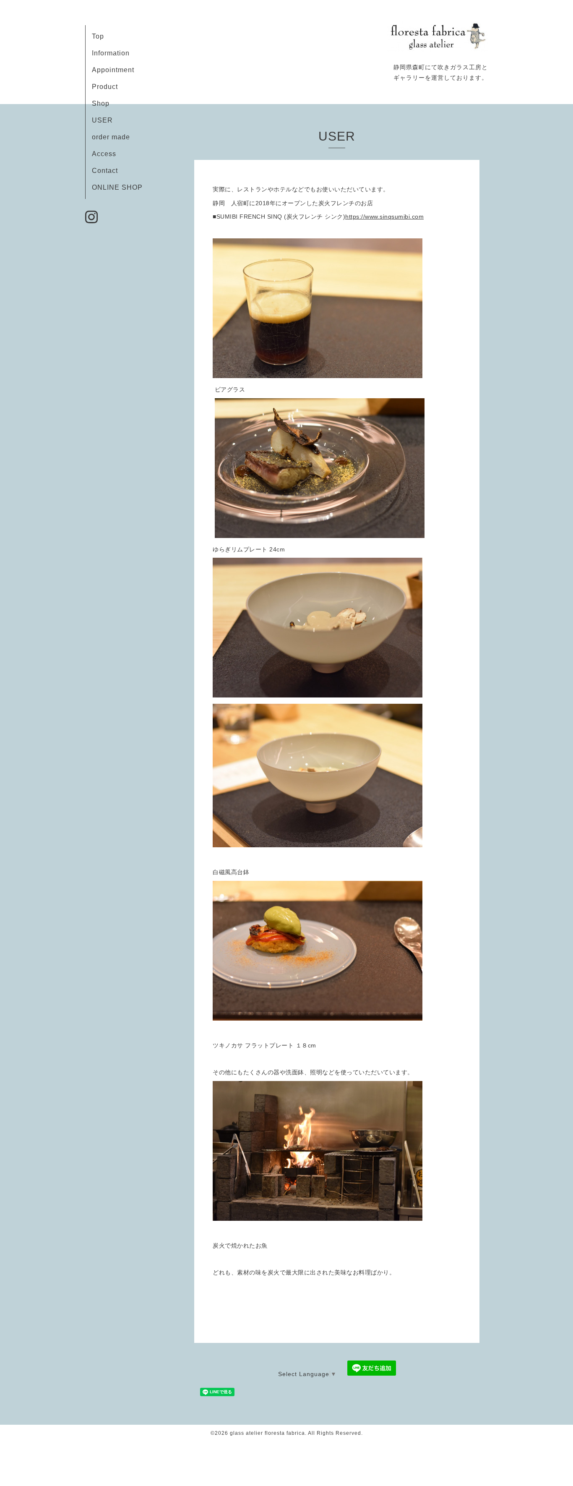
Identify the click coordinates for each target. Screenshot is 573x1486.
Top (98, 36)
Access (104, 153)
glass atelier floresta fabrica (267, 1433)
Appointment (113, 69)
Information (111, 53)
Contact (105, 170)
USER (102, 120)
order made (111, 137)
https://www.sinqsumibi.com (384, 216)
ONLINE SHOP (117, 187)
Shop (100, 103)
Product (105, 86)
